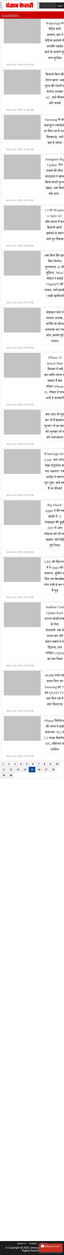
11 (4, 769)
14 (25, 769)
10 (57, 764)
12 (11, 769)
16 (39, 769)
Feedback (33, 1243)
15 (32, 769)
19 (4, 775)
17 (46, 769)
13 (18, 769)
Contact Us (21, 1243)
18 (53, 769)
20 (11, 775)
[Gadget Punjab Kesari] (19, 9)
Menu (60, 5)
